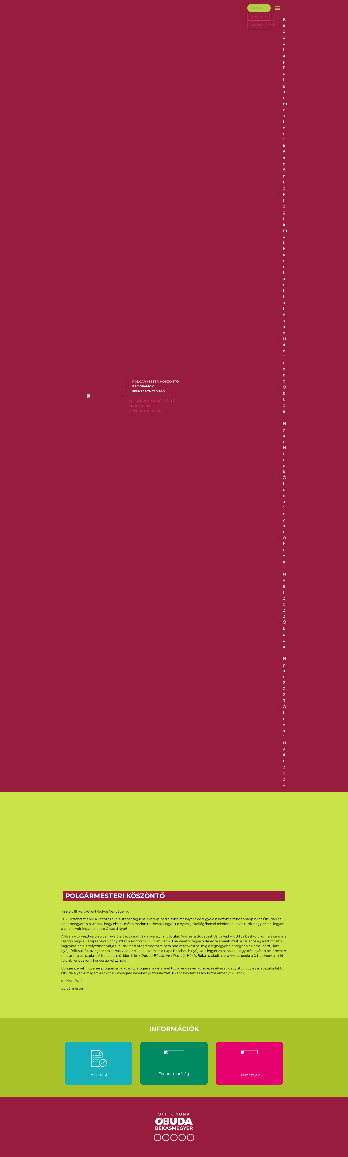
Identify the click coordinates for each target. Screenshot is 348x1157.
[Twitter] (165, 1137)
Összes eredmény (264, 25)
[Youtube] (174, 1137)
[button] (181, 396)
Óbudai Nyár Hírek (284, 429)
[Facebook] (157, 1137)
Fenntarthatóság (148, 391)
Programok (143, 386)
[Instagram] (182, 1137)
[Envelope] (190, 1137)
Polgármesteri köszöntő (155, 381)
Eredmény (258, 16)
